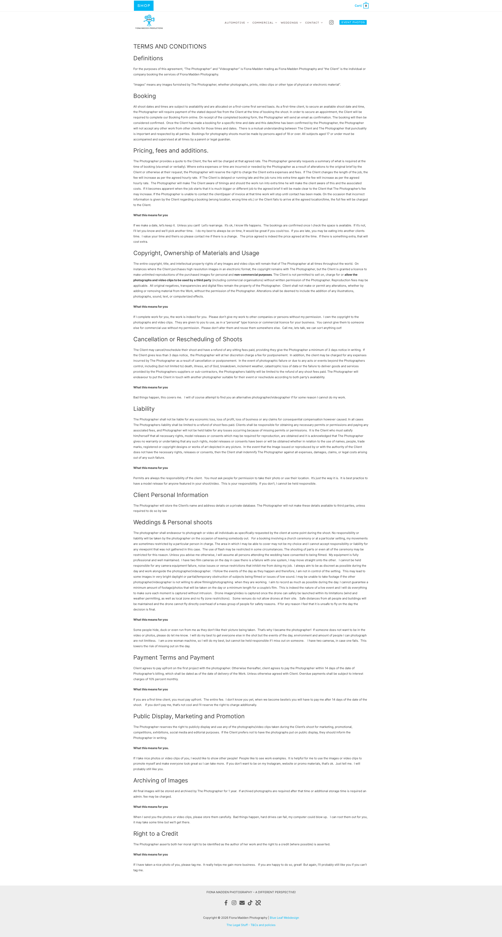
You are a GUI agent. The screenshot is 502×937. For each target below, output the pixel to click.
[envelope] (243, 902)
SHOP (143, 5)
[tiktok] (251, 902)
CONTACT (312, 22)
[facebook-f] (227, 902)
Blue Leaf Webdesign (284, 918)
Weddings (289, 22)
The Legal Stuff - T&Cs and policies (251, 925)
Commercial (262, 22)
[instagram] (332, 22)
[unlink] (259, 902)
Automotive (235, 22)
